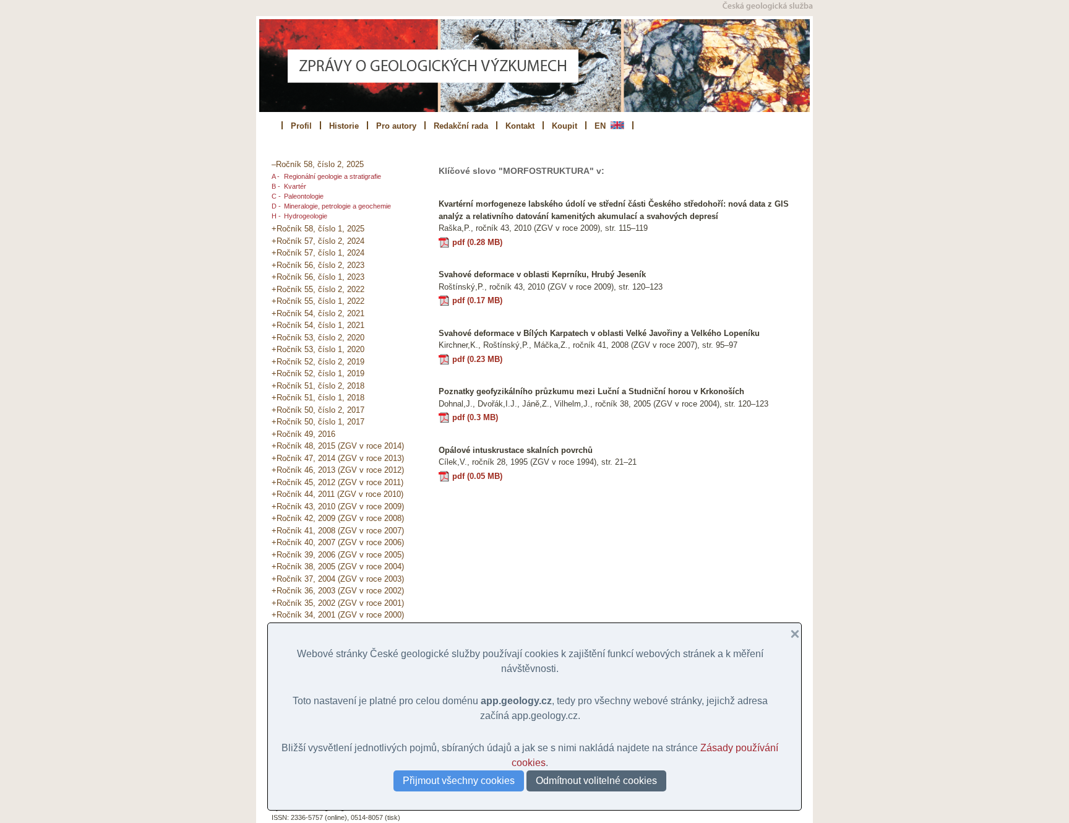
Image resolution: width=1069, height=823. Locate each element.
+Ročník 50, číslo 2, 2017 (318, 410)
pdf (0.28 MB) (477, 242)
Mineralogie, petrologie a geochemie (337, 206)
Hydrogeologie (305, 216)
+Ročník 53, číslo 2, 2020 (318, 337)
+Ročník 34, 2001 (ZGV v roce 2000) (338, 614)
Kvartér (295, 186)
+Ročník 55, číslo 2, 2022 (318, 289)
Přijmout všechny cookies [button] (459, 780)
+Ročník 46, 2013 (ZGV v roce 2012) (338, 470)
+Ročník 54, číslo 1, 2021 (318, 325)
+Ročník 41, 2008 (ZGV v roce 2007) (338, 530)
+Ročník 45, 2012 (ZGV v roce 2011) (337, 482)
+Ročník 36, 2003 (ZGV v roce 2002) (338, 590)
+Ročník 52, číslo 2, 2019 (318, 361)
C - (276, 196)
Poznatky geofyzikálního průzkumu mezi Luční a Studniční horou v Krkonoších (591, 391)
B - (276, 186)
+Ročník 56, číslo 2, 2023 (318, 265)
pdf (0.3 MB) (475, 417)
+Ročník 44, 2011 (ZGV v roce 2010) (337, 494)
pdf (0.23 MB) (477, 359)
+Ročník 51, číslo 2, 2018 (318, 385)
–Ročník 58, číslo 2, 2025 (318, 164)
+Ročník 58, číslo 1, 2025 (318, 228)
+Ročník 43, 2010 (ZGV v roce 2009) (338, 506)
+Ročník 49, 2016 (303, 434)
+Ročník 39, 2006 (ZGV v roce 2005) (338, 554)
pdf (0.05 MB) (477, 476)
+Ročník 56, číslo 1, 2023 (318, 277)
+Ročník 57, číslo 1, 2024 (318, 252)
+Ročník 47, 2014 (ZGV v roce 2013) (338, 458)
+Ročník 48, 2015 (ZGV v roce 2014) (338, 445)
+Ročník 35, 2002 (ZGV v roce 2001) (338, 603)
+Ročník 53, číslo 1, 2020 (318, 349)
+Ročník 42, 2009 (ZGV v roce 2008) (338, 518)
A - (276, 176)
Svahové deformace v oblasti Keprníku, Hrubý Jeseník (542, 274)
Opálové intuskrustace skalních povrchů (516, 450)
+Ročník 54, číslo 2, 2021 (318, 313)
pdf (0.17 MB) (477, 300)
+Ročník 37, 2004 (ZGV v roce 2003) (338, 579)
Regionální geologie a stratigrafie (332, 176)
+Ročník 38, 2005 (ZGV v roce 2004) (338, 566)
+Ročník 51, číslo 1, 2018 (318, 397)
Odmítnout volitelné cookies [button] (596, 780)
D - (276, 206)
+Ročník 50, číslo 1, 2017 (318, 421)
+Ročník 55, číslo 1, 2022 (318, 301)
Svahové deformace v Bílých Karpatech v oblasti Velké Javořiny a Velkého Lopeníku (599, 333)
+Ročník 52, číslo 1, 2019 (318, 373)
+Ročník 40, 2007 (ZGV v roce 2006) (338, 542)
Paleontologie (304, 196)
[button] (790, 634)
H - (276, 216)
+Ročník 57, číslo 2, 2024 (318, 241)
